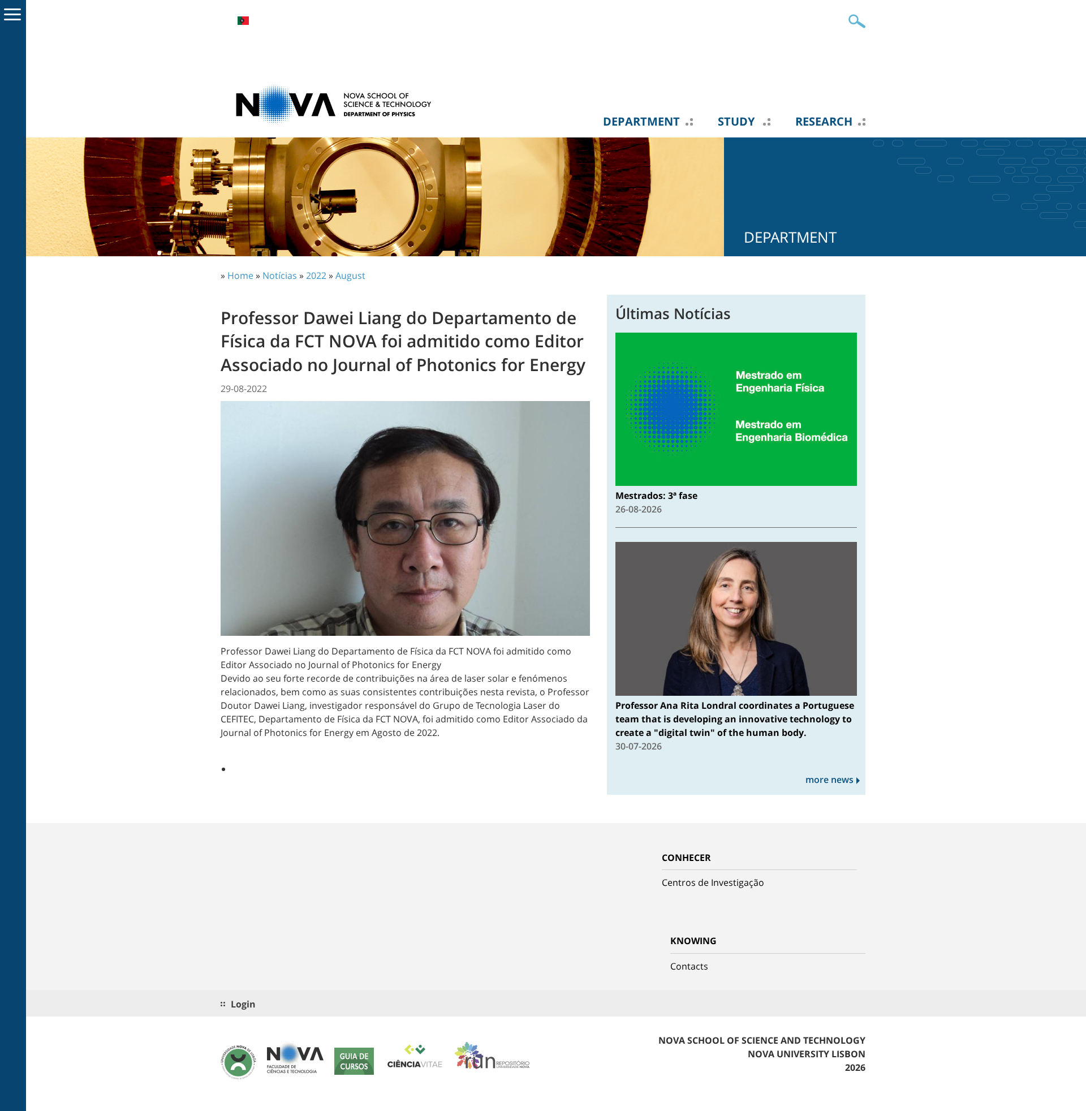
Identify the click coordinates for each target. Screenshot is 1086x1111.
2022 (316, 275)
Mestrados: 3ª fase (656, 495)
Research (823, 121)
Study (737, 121)
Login (243, 1004)
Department (641, 121)
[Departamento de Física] (334, 103)
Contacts (689, 966)
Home (240, 275)
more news (829, 779)
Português (243, 20)
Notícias (279, 275)
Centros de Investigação (713, 882)
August (350, 275)
